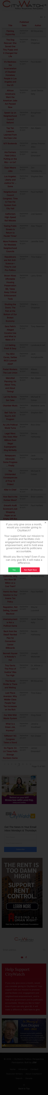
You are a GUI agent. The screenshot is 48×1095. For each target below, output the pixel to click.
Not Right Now (30, 570)
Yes (14, 570)
